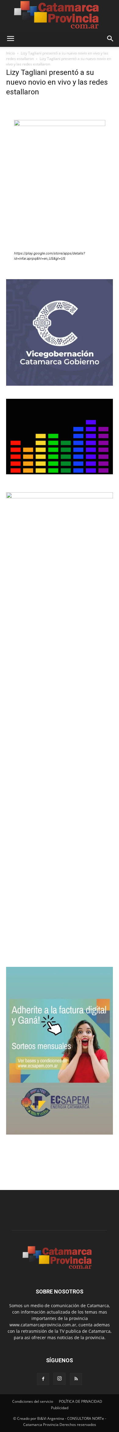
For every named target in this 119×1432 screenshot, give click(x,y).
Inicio (10, 53)
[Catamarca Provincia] (59, 15)
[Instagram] (59, 1379)
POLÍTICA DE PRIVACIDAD (80, 1401)
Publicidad (59, 1407)
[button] (10, 38)
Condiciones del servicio (32, 1401)
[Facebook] (43, 1379)
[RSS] (76, 1379)
